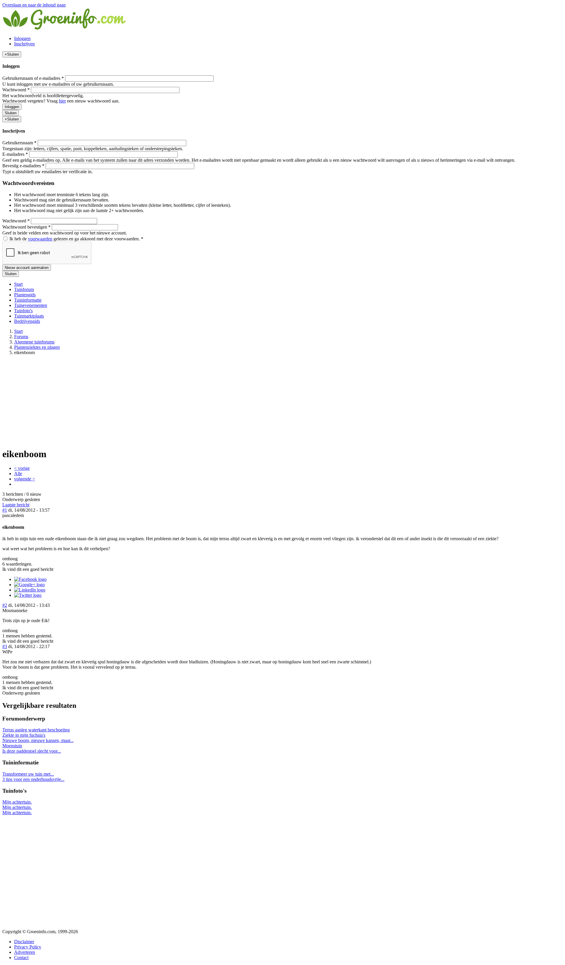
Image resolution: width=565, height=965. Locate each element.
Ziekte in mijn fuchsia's (23, 735)
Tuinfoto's (23, 310)
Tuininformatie (27, 300)
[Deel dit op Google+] (29, 584)
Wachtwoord (16, 89)
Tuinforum (24, 289)
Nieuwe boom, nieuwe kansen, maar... (38, 740)
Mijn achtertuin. (17, 801)
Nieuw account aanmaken (27, 267)
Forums (21, 336)
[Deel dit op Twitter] (27, 595)
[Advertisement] (282, 401)
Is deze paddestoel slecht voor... (31, 751)
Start (18, 284)
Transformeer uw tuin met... (28, 773)
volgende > (24, 478)
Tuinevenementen (30, 305)
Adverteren (24, 952)
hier (62, 100)
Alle (18, 473)
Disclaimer (24, 941)
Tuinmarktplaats (29, 315)
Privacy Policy (27, 946)
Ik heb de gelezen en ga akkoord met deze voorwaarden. (75, 238)
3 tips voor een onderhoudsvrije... (33, 779)
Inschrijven (24, 43)
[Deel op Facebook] (30, 579)
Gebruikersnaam (19, 142)
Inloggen (22, 38)
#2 (4, 605)
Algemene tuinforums (34, 341)
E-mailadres (15, 154)
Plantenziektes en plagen (37, 347)
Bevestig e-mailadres (23, 165)
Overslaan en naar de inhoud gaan (34, 4)
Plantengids (25, 294)
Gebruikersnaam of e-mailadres (33, 78)
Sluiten (10, 113)
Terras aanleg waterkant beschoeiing (36, 729)
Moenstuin (12, 745)
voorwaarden (40, 238)
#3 (4, 646)
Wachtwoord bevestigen (26, 226)
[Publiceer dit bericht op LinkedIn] (29, 589)
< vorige (22, 468)
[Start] (64, 28)
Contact (21, 957)
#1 (4, 510)
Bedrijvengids (27, 321)
